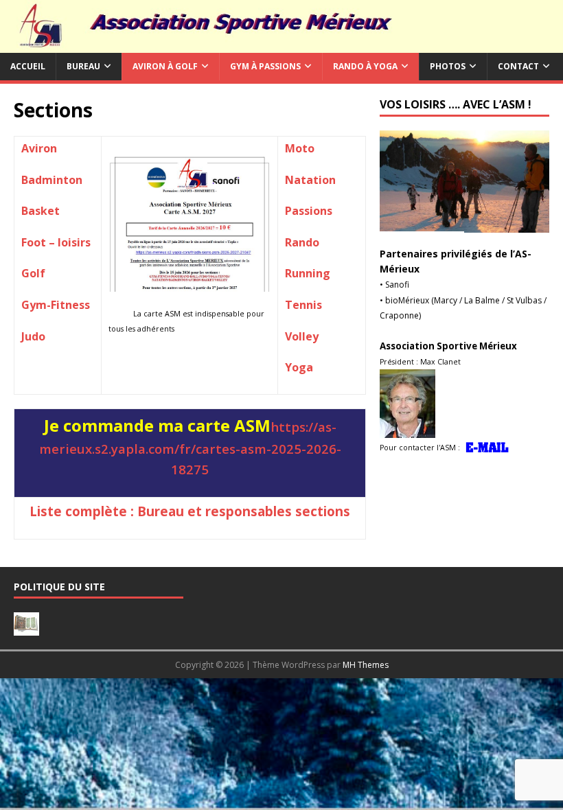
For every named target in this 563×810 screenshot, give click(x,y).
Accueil (27, 66)
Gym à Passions (265, 66)
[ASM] (281, 44)
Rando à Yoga (365, 66)
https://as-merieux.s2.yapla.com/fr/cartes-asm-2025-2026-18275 (190, 448)
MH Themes (366, 665)
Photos (448, 66)
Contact (518, 66)
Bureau (83, 66)
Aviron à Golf (165, 66)
